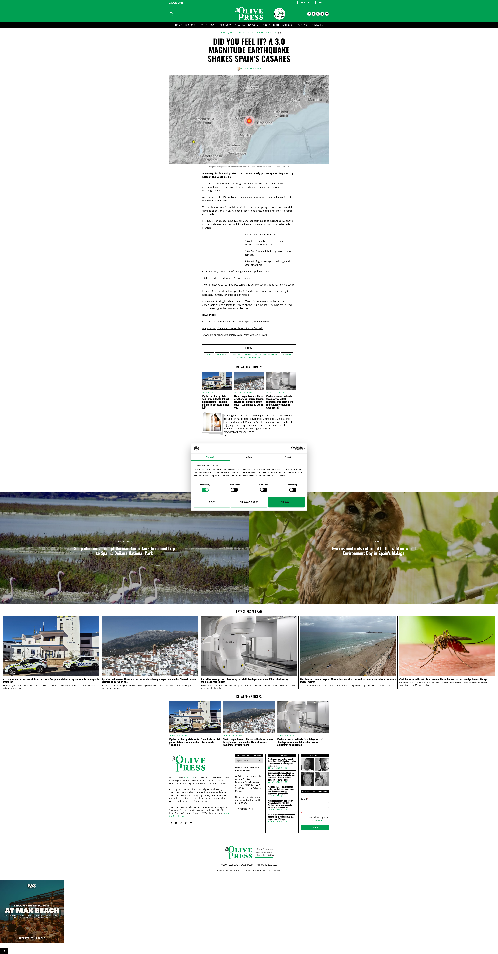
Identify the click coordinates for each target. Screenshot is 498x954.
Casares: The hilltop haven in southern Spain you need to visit (236, 321)
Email (305, 799)
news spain (287, 354)
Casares (209, 354)
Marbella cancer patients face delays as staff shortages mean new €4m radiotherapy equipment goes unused (279, 401)
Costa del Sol (222, 354)
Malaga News (236, 334)
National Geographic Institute (266, 354)
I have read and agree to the (317, 819)
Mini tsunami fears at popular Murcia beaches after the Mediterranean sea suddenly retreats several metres (348, 680)
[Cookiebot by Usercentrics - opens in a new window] (293, 448)
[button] (260, 760)
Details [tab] (249, 457)
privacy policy (315, 820)
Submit (315, 827)
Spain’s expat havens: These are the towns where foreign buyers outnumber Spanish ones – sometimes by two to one (249, 401)
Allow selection (249, 502)
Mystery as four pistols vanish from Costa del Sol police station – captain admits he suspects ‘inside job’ (215, 401)
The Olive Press (255, 358)
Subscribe (306, 2)
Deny (212, 502)
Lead (239, 33)
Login (322, 2)
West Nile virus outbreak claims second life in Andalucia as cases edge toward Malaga (443, 679)
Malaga (246, 33)
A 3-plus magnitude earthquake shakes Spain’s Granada (232, 328)
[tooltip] (309, 14)
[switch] (234, 490)
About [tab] (288, 457)
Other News (257, 33)
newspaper (241, 358)
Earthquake (236, 354)
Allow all (286, 502)
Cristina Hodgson (253, 68)
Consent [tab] (210, 457)
